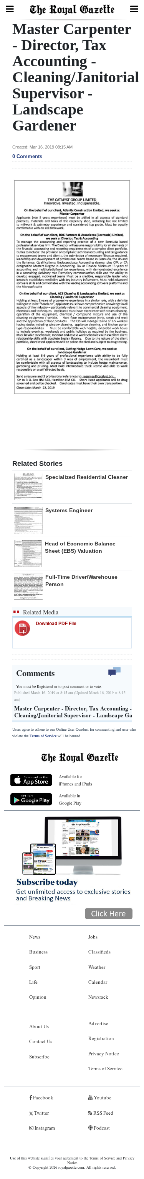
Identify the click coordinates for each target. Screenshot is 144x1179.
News (34, 936)
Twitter (41, 1112)
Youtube (102, 1097)
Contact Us (40, 1041)
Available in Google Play (70, 799)
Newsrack (98, 996)
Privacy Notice (103, 1053)
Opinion (37, 996)
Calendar (97, 981)
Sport (34, 966)
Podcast (101, 1127)
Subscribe (39, 1056)
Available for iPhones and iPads (75, 780)
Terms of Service (43, 736)
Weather (96, 966)
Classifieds (99, 951)
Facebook (42, 1097)
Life (33, 981)
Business (38, 951)
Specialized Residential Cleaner (86, 477)
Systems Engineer (69, 510)
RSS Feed (102, 1112)
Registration (101, 1038)
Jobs (93, 936)
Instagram (44, 1127)
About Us (39, 1026)
